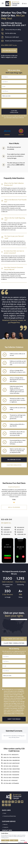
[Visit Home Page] (12, 3)
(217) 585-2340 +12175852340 (10, 766)
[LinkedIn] (19, 802)
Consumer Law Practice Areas (9, 816)
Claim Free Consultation (14, 643)
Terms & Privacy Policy (9, 713)
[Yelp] (12, 802)
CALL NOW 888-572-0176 (9, 50)
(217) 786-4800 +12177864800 (11, 783)
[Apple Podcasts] (3, 805)
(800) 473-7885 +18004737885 (11, 769)
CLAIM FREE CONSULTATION (14, 465)
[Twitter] (9, 802)
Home (4, 813)
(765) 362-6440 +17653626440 (11, 774)
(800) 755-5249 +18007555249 (11, 763)
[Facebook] (3, 802)
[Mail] (16, 802)
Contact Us (5, 827)
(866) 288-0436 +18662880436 (11, 760)
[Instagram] (6, 802)
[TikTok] (6, 805)
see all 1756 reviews (14, 507)
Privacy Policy (20, 713)
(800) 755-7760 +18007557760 (11, 757)
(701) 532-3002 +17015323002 (11, 777)
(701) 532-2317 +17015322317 (10, 780)
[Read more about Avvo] (7, 131)
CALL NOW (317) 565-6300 (14, 639)
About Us (5, 824)
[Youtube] (22, 802)
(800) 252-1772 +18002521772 (10, 754)
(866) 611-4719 (19, 710)
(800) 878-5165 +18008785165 (11, 772)
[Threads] (9, 805)
